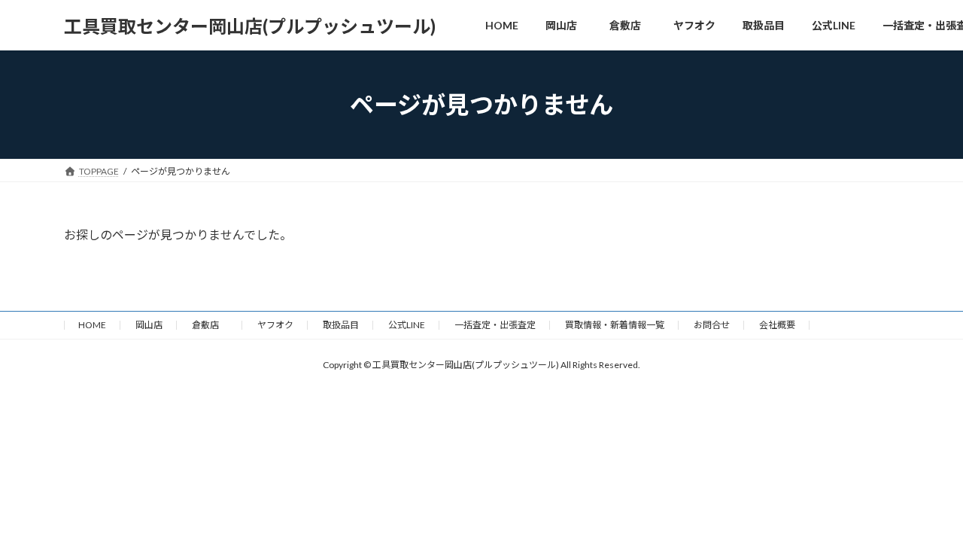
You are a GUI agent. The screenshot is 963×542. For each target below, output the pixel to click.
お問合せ (712, 324)
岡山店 (149, 324)
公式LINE (406, 324)
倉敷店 (210, 324)
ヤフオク (275, 324)
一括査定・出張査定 (495, 324)
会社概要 (777, 324)
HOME (92, 324)
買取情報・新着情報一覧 (614, 324)
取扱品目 (341, 324)
